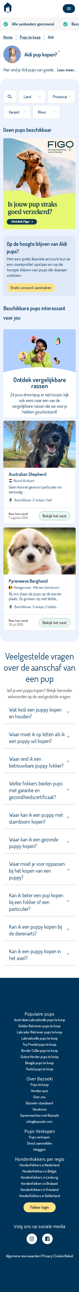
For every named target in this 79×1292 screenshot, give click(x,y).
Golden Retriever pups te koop (39, 1026)
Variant (14, 112)
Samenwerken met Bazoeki (39, 1115)
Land (27, 96)
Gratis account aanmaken (31, 287)
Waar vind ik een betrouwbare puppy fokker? (36, 762)
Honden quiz (39, 1090)
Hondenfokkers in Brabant (39, 1183)
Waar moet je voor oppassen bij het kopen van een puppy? (37, 870)
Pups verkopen (39, 1137)
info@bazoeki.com (39, 1121)
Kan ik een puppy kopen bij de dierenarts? (35, 930)
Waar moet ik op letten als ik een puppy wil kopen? (37, 737)
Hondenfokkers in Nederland (39, 1165)
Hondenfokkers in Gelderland (39, 1195)
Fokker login (39, 1207)
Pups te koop (40, 1084)
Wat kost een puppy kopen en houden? (35, 713)
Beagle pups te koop (39, 1062)
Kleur (42, 112)
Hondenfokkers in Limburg (39, 1177)
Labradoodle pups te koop (40, 1038)
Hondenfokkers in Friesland (40, 1189)
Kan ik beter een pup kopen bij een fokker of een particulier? (36, 902)
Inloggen (39, 1149)
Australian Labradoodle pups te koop (39, 1019)
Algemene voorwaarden (23, 1256)
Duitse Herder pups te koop (40, 1056)
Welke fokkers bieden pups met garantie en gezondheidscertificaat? (36, 790)
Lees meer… (66, 69)
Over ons (39, 1096)
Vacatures (39, 1109)
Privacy (47, 1256)
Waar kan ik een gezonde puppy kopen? (33, 843)
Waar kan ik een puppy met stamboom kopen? (36, 818)
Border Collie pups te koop (39, 1050)
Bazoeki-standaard (39, 1103)
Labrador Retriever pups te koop (39, 1032)
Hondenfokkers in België (39, 1171)
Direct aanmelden (39, 1143)
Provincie (60, 96)
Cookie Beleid (63, 1256)
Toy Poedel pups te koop (39, 1044)
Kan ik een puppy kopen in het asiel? (35, 954)
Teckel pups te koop (39, 1069)
